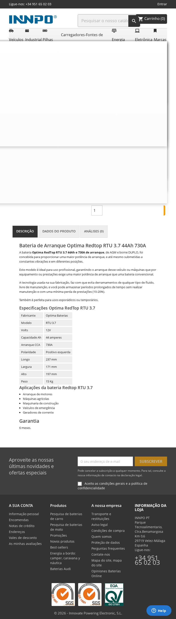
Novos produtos (62, 541)
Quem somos (101, 536)
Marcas (160, 39)
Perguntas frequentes (108, 548)
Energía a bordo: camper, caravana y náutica (65, 558)
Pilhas (48, 39)
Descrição (25, 231)
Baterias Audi (60, 569)
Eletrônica (143, 39)
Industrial (33, 39)
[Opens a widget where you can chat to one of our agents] (158, 611)
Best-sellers (59, 547)
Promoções (58, 535)
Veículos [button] (16, 39)
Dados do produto (59, 231)
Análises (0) (94, 231)
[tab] (25, 232)
